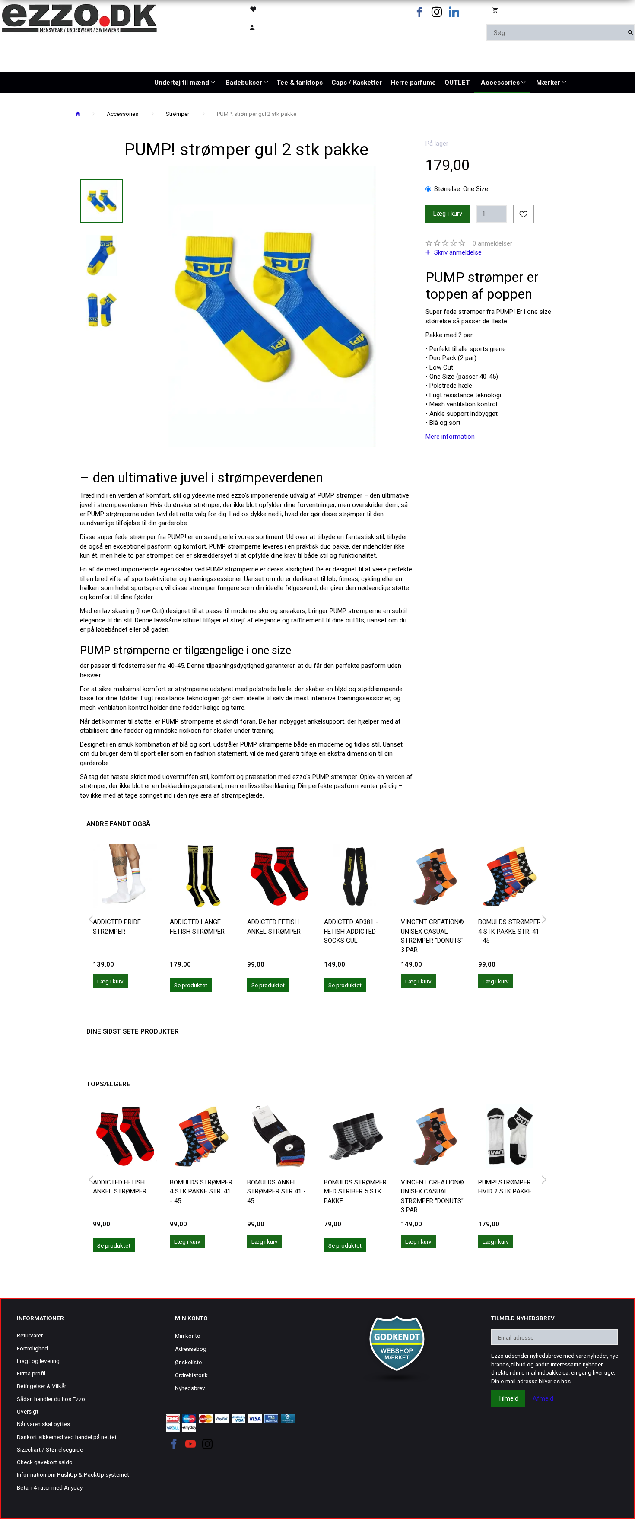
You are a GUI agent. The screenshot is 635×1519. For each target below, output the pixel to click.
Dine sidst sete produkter (132, 1031)
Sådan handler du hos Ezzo (51, 1398)
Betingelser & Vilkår (41, 1385)
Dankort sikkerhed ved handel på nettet (67, 1436)
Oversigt (27, 1411)
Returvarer (30, 1335)
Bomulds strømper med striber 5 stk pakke (355, 1191)
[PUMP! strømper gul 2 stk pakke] (272, 306)
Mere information (450, 436)
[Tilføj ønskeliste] (523, 214)
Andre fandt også (118, 824)
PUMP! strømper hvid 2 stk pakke (505, 1186)
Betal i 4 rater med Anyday (50, 1487)
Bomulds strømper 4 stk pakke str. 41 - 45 (509, 931)
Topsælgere (108, 1084)
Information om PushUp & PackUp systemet (73, 1474)
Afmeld (543, 1398)
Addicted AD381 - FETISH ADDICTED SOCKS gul (351, 931)
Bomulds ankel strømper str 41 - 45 (276, 1191)
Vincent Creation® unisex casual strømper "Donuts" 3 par (432, 936)
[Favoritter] (277, 9)
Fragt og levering (38, 1360)
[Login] (277, 26)
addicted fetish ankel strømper (274, 926)
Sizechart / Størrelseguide (50, 1449)
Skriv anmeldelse (457, 252)
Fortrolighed (32, 1348)
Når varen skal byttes (43, 1423)
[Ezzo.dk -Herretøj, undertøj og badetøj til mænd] (79, 17)
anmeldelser (492, 243)
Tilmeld (508, 1398)
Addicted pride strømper (117, 926)
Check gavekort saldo (45, 1461)
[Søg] (630, 32)
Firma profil (31, 1373)
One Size (461, 189)
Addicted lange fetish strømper (197, 926)
